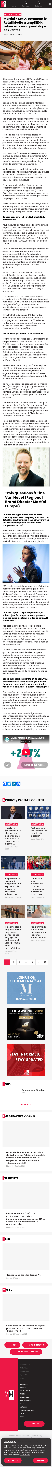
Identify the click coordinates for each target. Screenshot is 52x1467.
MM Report (24, 1371)
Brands (23, 1387)
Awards (23, 1407)
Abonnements (36, 1345)
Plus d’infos (25, 1454)
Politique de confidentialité (19, 1436)
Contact (36, 1424)
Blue (22, 1417)
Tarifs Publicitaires (28, 1352)
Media (22, 1394)
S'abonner (38, 6)
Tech (22, 1413)
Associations (25, 1400)
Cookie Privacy (36, 1436)
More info (26, 1104)
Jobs (14, 1345)
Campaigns (25, 1364)
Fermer (40, 1460)
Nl (50, 4)
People (22, 1404)
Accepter (13, 1460)
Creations (24, 1397)
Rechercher (26, 6)
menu (14, 6)
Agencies (24, 1384)
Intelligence (25, 1391)
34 (45, 962)
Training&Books (27, 1410)
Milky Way (24, 1368)
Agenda (23, 1375)
